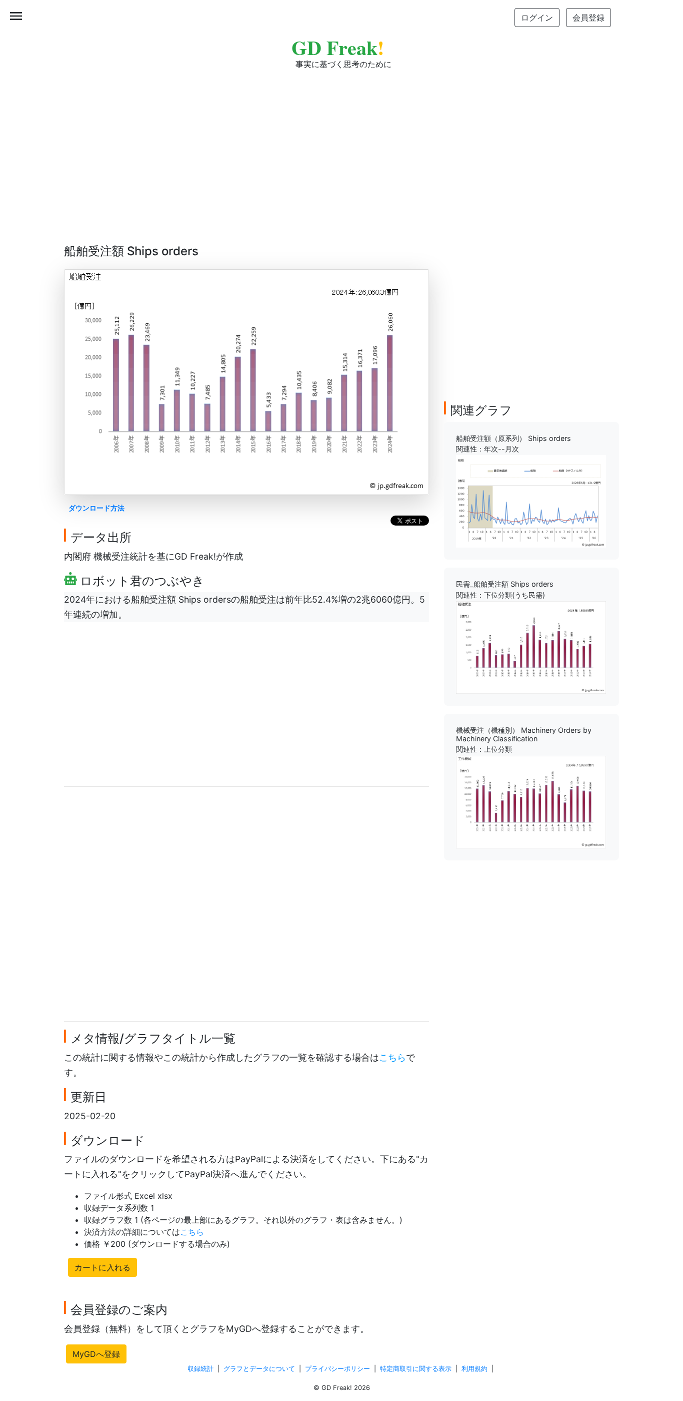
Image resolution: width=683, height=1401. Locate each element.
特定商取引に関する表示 (416, 1368)
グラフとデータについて (259, 1368)
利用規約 (475, 1368)
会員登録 (588, 18)
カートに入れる (102, 1267)
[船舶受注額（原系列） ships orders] (531, 501)
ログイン (537, 18)
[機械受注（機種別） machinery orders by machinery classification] (531, 801)
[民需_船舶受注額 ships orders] (531, 647)
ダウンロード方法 (96, 508)
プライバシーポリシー (337, 1368)
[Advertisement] (342, 150)
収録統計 (201, 1368)
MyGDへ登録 (96, 1354)
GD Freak (338, 47)
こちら (392, 1057)
